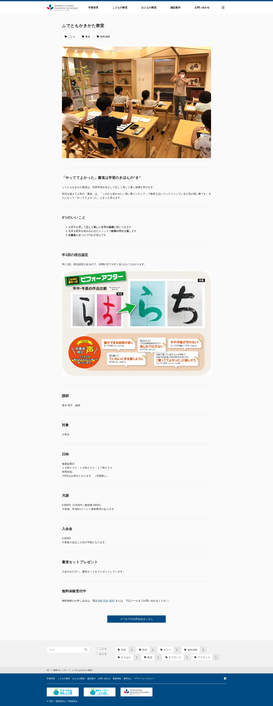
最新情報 (117, 678)
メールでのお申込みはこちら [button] (136, 619)
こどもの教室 (119, 7)
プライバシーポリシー (144, 678)
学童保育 (93, 7)
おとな (103, 653)
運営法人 (128, 678)
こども (71, 36)
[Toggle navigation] (223, 7)
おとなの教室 (149, 7)
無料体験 (105, 36)
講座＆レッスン (60, 670)
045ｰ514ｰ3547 (106, 600)
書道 (87, 36)
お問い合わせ (202, 7)
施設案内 (175, 7)
